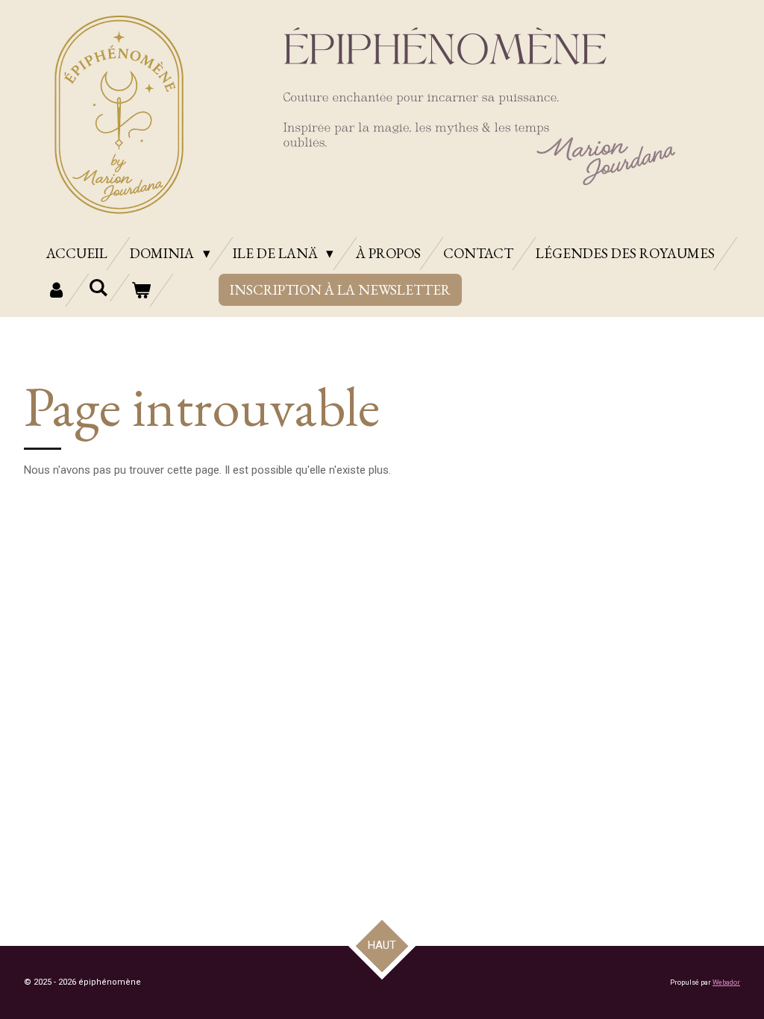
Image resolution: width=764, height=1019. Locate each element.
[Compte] (56, 290)
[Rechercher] (99, 287)
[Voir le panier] (140, 290)
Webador (726, 982)
